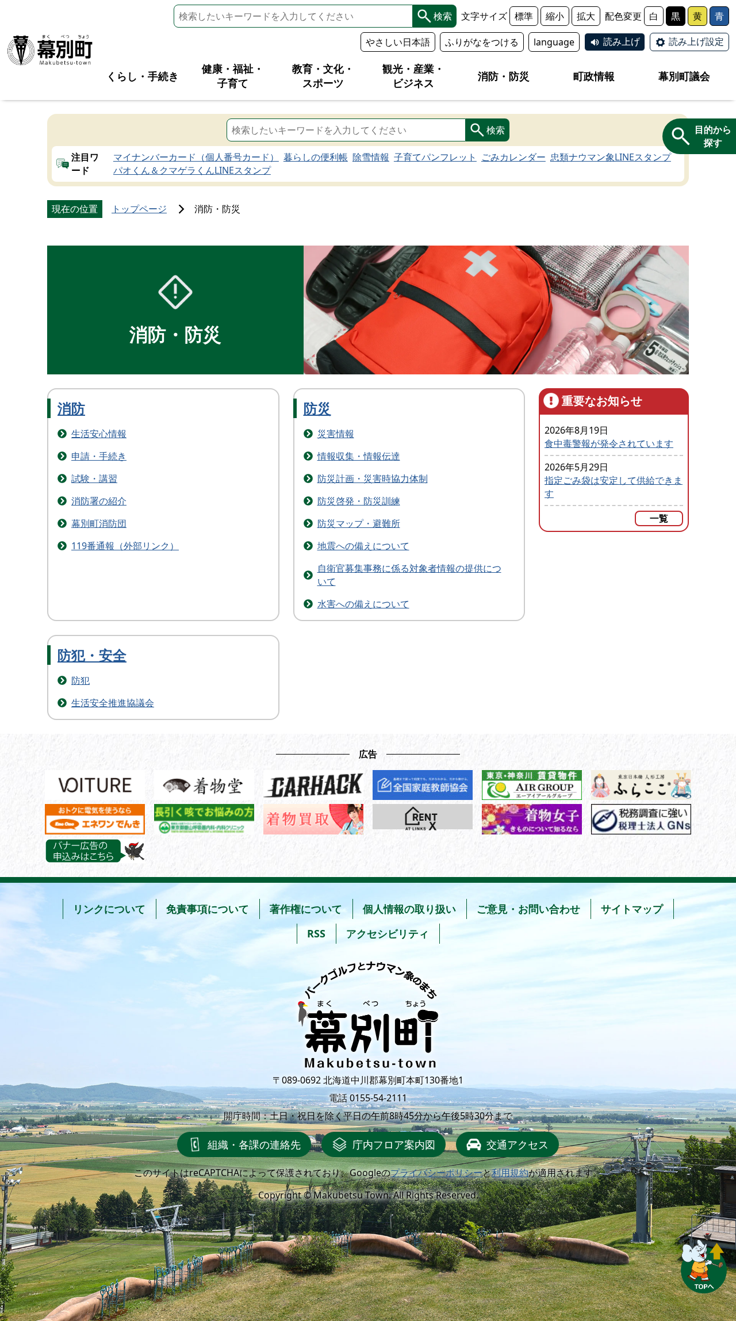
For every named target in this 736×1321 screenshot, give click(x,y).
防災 (317, 408)
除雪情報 (370, 157)
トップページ (139, 208)
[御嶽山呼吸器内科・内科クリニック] (204, 816)
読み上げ (621, 41)
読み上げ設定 (696, 41)
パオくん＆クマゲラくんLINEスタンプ (192, 170)
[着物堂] (204, 782)
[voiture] (95, 782)
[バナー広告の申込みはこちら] (95, 851)
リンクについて (109, 909)
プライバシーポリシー (436, 1172)
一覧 (659, 518)
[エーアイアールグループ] (532, 782)
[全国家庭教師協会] (423, 782)
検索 (443, 16)
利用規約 (510, 1172)
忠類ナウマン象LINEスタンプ (610, 157)
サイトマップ (632, 909)
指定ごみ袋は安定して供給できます (614, 487)
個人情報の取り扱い (409, 909)
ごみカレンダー (513, 157)
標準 (524, 16)
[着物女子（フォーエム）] (532, 816)
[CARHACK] (313, 782)
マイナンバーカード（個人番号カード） (196, 157)
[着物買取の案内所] (313, 816)
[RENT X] (423, 816)
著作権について (306, 909)
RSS (316, 933)
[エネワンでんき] (95, 816)
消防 (71, 408)
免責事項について (207, 909)
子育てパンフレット (435, 157)
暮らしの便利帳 (315, 157)
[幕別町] (50, 50)
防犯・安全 (91, 654)
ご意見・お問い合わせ (528, 909)
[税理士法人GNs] (641, 816)
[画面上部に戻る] (704, 1263)
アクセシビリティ (387, 933)
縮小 (555, 16)
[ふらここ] (641, 782)
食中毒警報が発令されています (609, 443)
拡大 (586, 16)
